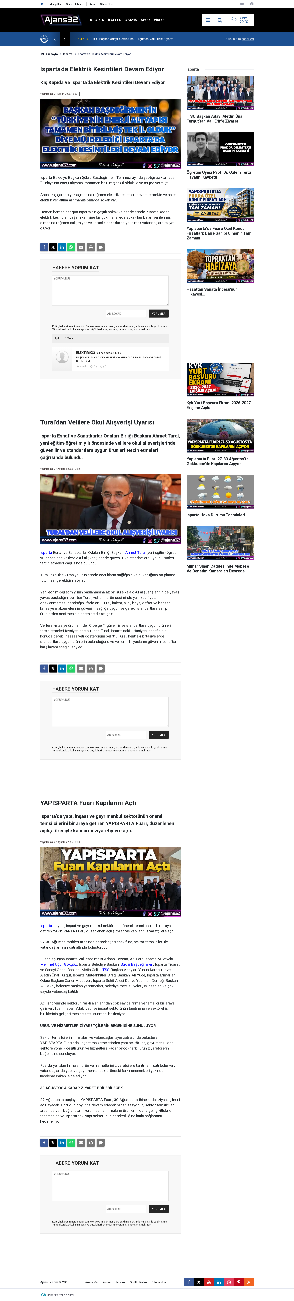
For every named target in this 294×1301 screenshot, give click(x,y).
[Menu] (208, 20)
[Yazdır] (91, 247)
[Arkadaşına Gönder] (81, 247)
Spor (145, 20)
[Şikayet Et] (163, 366)
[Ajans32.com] (61, 20)
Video (159, 20)
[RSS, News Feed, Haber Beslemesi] (249, 1282)
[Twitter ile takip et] (199, 1282)
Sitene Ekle (106, 4)
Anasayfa (51, 54)
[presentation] (55, 39)
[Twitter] (53, 247)
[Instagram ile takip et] (229, 1282)
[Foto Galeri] (251, 4)
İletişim (120, 1282)
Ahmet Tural (135, 552)
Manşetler (55, 4)
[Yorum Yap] (101, 247)
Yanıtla (83, 366)
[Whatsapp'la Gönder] (71, 247)
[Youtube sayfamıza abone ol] (209, 1282)
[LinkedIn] (62, 247)
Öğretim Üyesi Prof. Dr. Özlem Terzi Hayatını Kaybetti (128, 39)
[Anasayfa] (42, 4)
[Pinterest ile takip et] (239, 1282)
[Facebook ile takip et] (189, 1282)
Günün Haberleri (75, 4)
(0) (104, 366)
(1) (95, 366)
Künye (107, 1282)
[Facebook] (44, 247)
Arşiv (92, 4)
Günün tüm (240, 39)
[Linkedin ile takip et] (219, 1282)
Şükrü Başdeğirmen (137, 964)
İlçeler (114, 20)
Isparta (97, 20)
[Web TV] (242, 4)
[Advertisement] (21, 106)
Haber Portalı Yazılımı (60, 1295)
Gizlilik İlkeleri (138, 1282)
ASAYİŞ (131, 20)
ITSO (105, 969)
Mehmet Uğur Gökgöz (58, 964)
